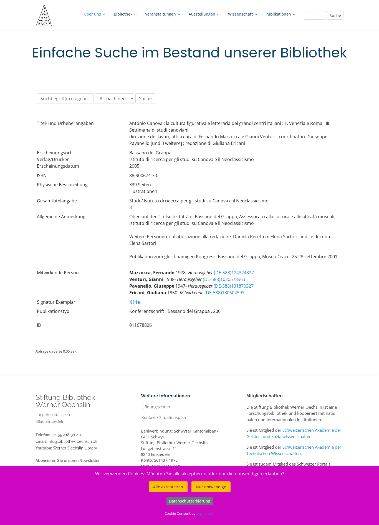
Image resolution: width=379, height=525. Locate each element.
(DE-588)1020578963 (224, 279)
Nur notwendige (211, 486)
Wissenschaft (241, 14)
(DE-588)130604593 (224, 293)
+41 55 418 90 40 (66, 435)
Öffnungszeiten (156, 406)
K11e (134, 302)
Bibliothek (123, 14)
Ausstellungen (202, 14)
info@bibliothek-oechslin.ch (72, 441)
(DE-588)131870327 (234, 286)
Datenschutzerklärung (189, 501)
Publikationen (279, 14)
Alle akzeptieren (168, 486)
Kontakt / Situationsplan (164, 417)
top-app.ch (205, 513)
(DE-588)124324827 (234, 273)
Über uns (93, 14)
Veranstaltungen (161, 14)
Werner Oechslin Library (75, 448)
